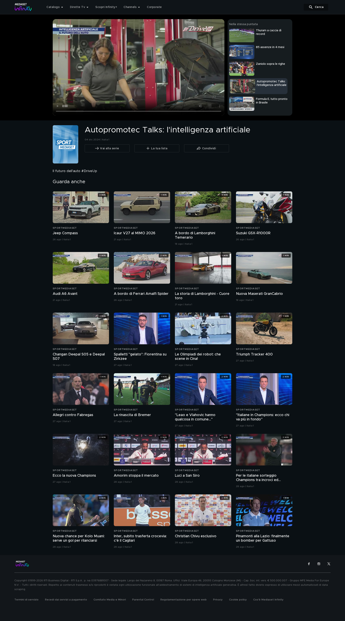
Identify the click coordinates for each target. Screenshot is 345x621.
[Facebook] (309, 564)
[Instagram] (319, 564)
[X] (329, 564)
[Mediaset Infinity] (23, 7)
